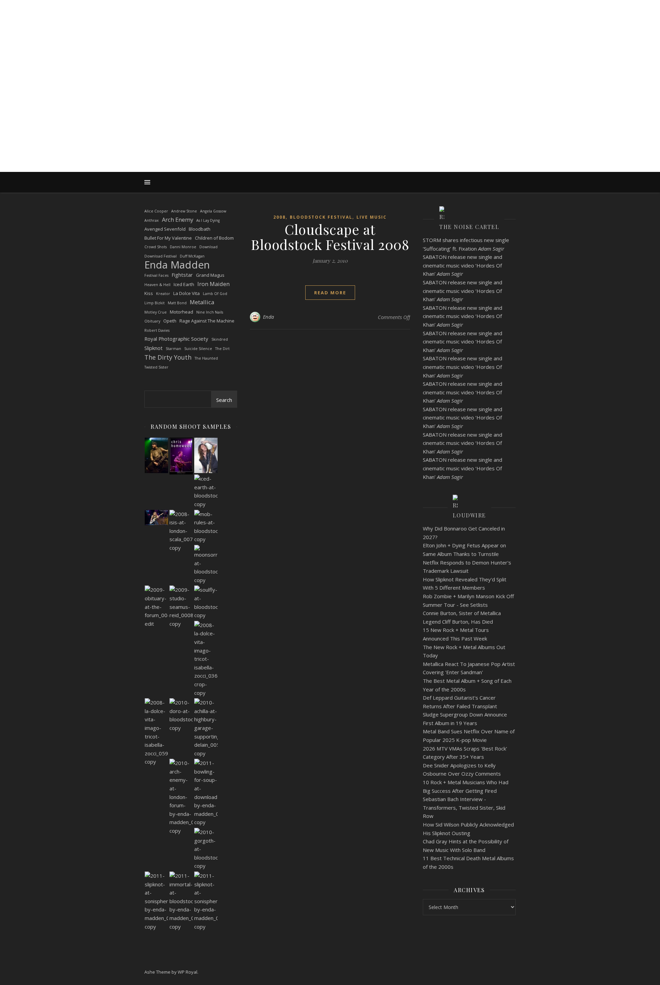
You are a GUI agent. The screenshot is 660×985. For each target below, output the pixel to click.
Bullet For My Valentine (168, 238)
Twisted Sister (156, 367)
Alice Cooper (156, 211)
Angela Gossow (213, 211)
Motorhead (181, 312)
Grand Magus (210, 275)
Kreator (163, 293)
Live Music (371, 217)
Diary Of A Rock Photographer (330, 80)
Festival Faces (156, 275)
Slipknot (153, 347)
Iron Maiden (213, 284)
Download (208, 246)
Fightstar (182, 274)
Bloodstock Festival (321, 217)
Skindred (219, 339)
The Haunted (206, 358)
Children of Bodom (214, 238)
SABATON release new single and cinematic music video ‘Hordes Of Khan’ (462, 265)
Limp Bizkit (154, 302)
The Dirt (222, 348)
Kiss (148, 293)
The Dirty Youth (167, 357)
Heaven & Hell (157, 284)
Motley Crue (155, 312)
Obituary (152, 321)
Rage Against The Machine (206, 321)
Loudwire (469, 515)
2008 (279, 217)
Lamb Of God (215, 293)
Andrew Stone (184, 211)
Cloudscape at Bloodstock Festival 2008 (330, 236)
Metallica (202, 302)
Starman (173, 348)
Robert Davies (156, 330)
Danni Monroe (183, 246)
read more (330, 292)
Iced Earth (184, 284)
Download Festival (160, 256)
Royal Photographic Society (176, 338)
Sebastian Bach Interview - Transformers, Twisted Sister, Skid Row (464, 807)
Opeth (169, 321)
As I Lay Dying (208, 220)
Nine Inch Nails (209, 312)
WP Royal (187, 972)
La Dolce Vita (186, 293)
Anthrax (151, 220)
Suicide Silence (198, 348)
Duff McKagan (192, 256)
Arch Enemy (177, 219)
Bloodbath (199, 229)
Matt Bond (177, 302)
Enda (268, 317)
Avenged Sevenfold (165, 229)
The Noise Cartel (469, 226)
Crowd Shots (155, 246)
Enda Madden (177, 265)
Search (224, 399)
